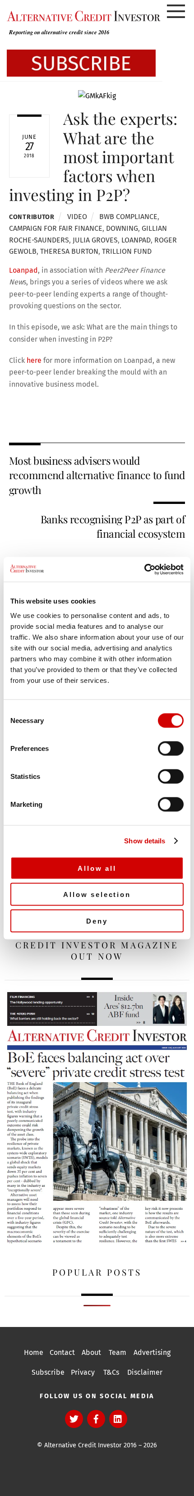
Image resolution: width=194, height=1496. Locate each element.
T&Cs (111, 1372)
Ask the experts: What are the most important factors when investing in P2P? (93, 156)
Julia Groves (95, 240)
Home (33, 1352)
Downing (122, 228)
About (91, 1352)
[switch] (171, 748)
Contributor (32, 217)
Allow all (97, 868)
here (34, 360)
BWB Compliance (128, 216)
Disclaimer (144, 1372)
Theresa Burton (69, 251)
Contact (62, 1352)
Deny (96, 920)
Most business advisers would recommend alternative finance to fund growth (97, 475)
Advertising (152, 1352)
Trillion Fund (127, 251)
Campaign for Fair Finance (55, 228)
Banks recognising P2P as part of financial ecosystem (113, 526)
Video (77, 216)
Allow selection (97, 894)
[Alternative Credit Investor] (81, 16)
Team (117, 1352)
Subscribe (48, 1372)
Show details (144, 841)
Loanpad (136, 240)
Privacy (83, 1372)
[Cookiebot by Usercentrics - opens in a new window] (144, 569)
